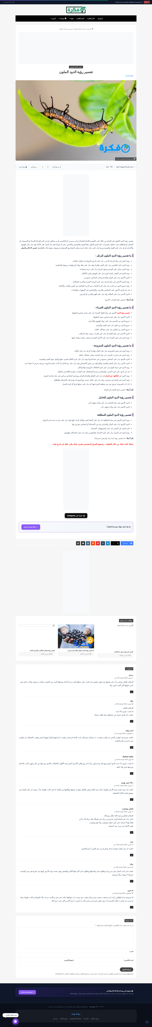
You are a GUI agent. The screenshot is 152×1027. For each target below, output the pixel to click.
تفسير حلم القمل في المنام (114, 389)
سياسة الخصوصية (75, 1018)
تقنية (72, 18)
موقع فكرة (92, 1007)
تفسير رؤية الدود (123, 313)
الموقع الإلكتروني (69, 960)
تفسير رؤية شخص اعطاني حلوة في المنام (42, 650)
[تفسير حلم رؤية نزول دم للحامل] (115, 637)
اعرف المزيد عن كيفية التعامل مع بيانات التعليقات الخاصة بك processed (76, 974)
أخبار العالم (91, 18)
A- (42, 167)
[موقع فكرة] (76, 10)
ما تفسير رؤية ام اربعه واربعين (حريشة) (110, 438)
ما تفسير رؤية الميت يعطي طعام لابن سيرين (81, 650)
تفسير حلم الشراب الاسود (115, 299)
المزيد (54, 18)
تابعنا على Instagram (76, 515)
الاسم (131, 951)
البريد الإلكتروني (128, 960)
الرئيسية (100, 18)
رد (131, 692)
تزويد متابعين (95, 1018)
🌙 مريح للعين (34, 167)
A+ (47, 167)
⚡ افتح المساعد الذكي (27, 992)
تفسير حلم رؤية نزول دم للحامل (123, 652)
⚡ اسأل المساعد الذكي (31, 527)
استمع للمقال (56, 167)
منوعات (62, 18)
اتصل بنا (86, 1018)
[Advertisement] (76, 48)
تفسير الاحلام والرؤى (80, 29)
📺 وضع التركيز (23, 167)
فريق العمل (64, 1018)
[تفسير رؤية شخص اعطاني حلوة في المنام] (37, 636)
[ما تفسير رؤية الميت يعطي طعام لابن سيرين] (76, 636)
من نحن (55, 1018)
